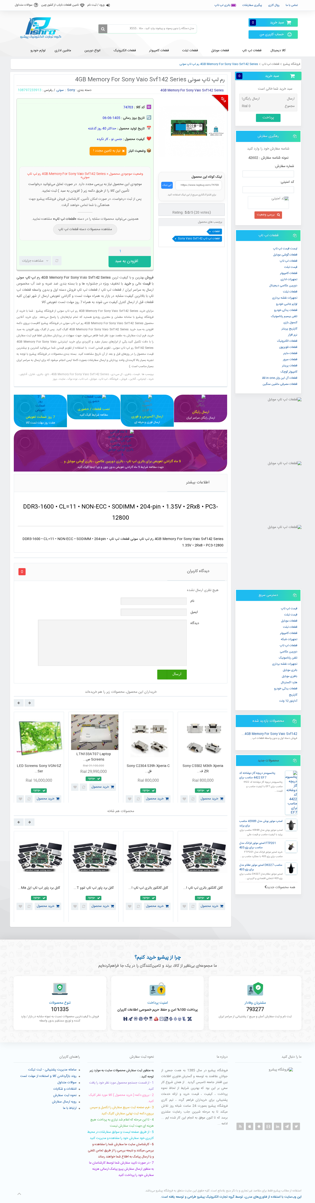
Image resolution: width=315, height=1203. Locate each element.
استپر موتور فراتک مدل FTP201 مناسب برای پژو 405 (257, 845)
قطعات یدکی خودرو (285, 310)
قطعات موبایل (289, 620)
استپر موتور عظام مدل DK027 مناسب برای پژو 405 (260, 867)
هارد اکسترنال (289, 682)
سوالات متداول (23, 4)
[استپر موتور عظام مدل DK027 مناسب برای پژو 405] (291, 869)
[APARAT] (268, 1126)
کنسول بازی (290, 322)
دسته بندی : (83, 90)
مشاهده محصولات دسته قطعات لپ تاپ (85, 229)
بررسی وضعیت (266, 214)
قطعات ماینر (290, 353)
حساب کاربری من (272, 34)
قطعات (216, 231)
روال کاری (274, 5)
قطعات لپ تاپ (270, 64)
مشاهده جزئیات (32, 261)
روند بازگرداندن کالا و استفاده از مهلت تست (48, 1076)
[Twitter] (296, 1126)
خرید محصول (45, 798)
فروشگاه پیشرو (291, 64)
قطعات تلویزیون (288, 347)
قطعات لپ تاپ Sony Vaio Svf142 (199, 239)
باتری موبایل (290, 670)
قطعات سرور (290, 359)
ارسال (176, 674)
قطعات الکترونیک (287, 341)
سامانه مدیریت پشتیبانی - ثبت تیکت (52, 1069)
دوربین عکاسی (288, 651)
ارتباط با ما (70, 1108)
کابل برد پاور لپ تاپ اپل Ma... (39, 888)
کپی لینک (167, 185)
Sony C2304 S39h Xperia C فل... (148, 768)
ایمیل (194, 612)
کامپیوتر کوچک (289, 371)
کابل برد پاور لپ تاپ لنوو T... (94, 888)
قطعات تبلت (290, 291)
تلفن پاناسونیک (288, 657)
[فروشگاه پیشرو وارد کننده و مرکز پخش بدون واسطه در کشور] (42, 28)
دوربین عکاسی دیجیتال (283, 285)
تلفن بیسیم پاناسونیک (284, 316)
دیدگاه (194, 623)
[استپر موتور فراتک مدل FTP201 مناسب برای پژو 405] (291, 847)
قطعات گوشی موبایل (285, 254)
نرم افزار (292, 334)
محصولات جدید (268, 760)
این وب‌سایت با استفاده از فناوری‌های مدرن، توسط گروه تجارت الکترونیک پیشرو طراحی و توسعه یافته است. (230, 1197)
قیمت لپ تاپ (289, 608)
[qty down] (137, 251)
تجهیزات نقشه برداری (284, 297)
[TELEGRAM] (287, 1126)
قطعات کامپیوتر (288, 633)
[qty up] (146, 251)
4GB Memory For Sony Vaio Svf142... (269, 734)
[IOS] (249, 1126)
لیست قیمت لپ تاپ (285, 248)
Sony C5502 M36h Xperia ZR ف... (203, 768)
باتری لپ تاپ (223, 5)
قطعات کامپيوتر (288, 273)
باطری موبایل (289, 676)
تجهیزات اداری (289, 279)
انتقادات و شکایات (65, 1089)
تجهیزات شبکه (289, 639)
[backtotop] (19, 1194)
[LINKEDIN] (277, 1126)
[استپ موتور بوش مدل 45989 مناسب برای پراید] (291, 825)
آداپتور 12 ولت (288, 700)
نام (192, 601)
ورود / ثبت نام (96, 4)
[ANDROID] (259, 1126)
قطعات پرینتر (289, 365)
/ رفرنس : (48, 90)
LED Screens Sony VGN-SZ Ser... (39, 768)
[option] (39, 758)
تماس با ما (292, 5)
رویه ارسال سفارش (64, 1101)
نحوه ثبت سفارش (65, 1095)
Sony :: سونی (65, 90)
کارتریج (293, 694)
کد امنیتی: (287, 182)
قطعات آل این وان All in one (279, 377)
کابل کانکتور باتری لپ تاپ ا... (148, 888)
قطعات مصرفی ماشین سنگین (280, 384)
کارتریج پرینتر (289, 328)
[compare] (57, 260)
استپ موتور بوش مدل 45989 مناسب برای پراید (261, 823)
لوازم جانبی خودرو (286, 304)
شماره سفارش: (284, 166)
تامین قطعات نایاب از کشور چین (60, 4)
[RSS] (240, 1126)
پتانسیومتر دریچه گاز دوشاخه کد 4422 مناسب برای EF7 (257, 775)
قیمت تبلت (290, 267)
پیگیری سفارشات (252, 5)
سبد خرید (268, 22)
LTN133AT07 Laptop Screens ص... (93, 756)
